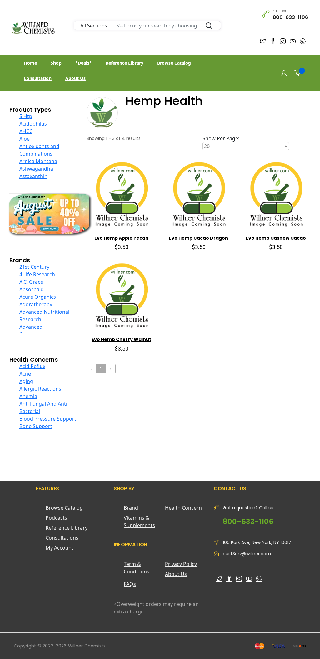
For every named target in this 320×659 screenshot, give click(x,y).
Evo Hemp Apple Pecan (121, 238)
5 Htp (25, 116)
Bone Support (35, 426)
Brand (131, 507)
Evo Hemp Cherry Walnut (121, 339)
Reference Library (124, 63)
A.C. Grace (31, 281)
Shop (56, 63)
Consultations (62, 537)
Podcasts (56, 517)
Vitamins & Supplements (139, 521)
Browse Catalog (174, 63)
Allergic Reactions (40, 388)
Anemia (28, 396)
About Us (75, 78)
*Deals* (83, 63)
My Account (59, 547)
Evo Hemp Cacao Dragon (198, 238)
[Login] (284, 73)
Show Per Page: (220, 138)
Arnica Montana (38, 161)
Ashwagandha (36, 168)
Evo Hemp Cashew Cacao (276, 238)
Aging (26, 381)
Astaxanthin (33, 176)
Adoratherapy (35, 304)
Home (30, 63)
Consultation (38, 78)
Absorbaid (31, 289)
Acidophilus (33, 123)
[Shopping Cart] (297, 73)
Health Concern (183, 507)
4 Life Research (37, 274)
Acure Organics (37, 296)
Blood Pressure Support (47, 418)
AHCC (25, 131)
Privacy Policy (181, 564)
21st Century (34, 266)
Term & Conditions (136, 568)
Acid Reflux (32, 366)
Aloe (24, 138)
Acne (25, 373)
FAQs (130, 584)
